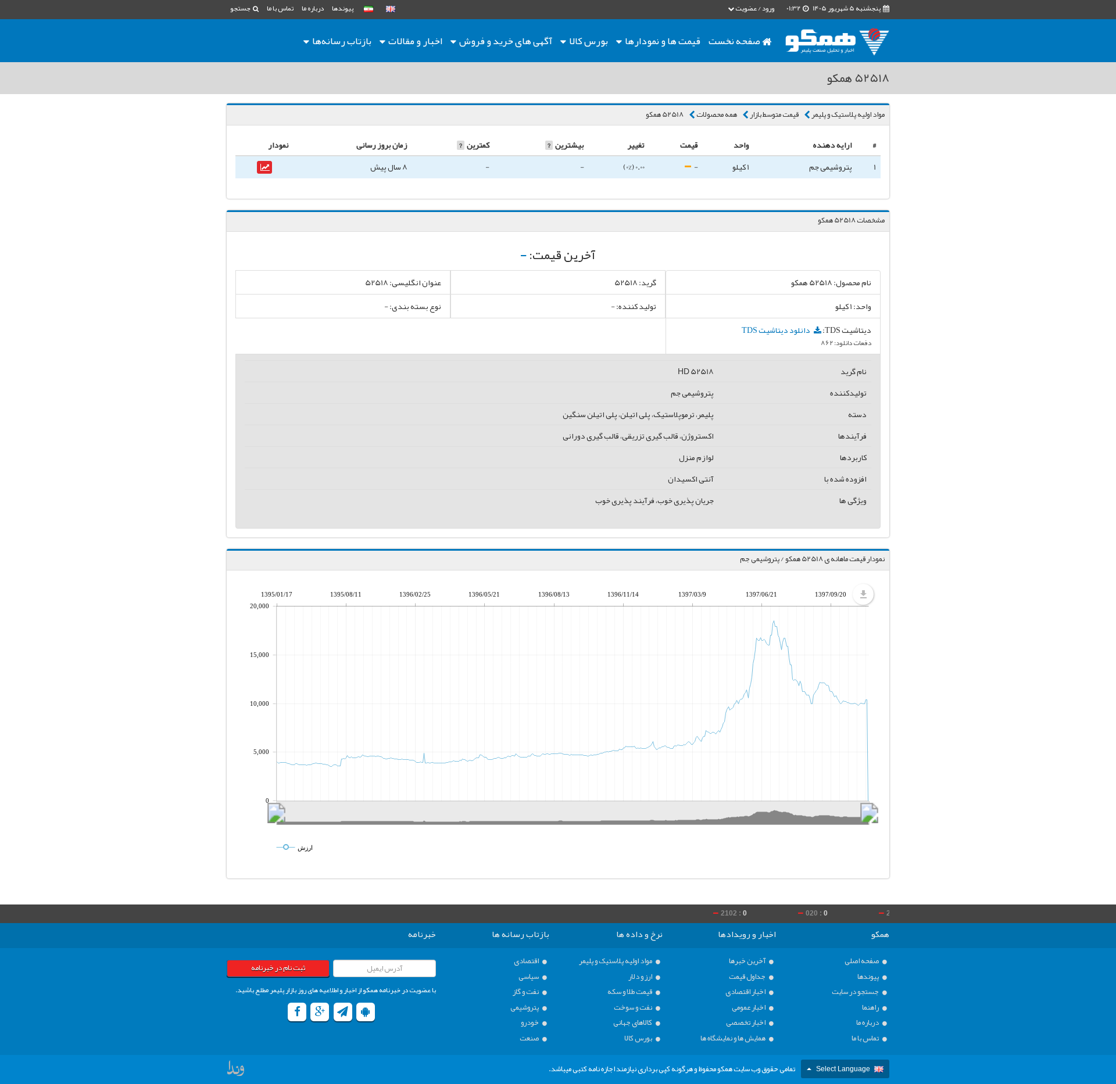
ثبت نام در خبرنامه (278, 967)
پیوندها (342, 8)
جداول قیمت (748, 977)
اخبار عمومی (749, 1007)
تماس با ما (280, 8)
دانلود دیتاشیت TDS (776, 330)
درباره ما (313, 8)
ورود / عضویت (754, 8)
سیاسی (529, 977)
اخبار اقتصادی (746, 992)
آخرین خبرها (748, 961)
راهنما (871, 1007)
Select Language (843, 1069)
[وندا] (236, 1071)
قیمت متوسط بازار (774, 114)
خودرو (530, 1022)
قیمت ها (662, 41)
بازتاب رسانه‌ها (340, 41)
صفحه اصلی (862, 961)
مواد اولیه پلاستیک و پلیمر (848, 114)
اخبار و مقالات (414, 41)
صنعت (530, 1038)
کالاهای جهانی (633, 1022)
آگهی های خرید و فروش (504, 41)
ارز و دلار (640, 977)
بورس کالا (587, 41)
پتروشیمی (525, 1007)
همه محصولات (716, 114)
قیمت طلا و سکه (630, 992)
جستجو (241, 8)
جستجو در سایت (856, 992)
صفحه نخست (735, 41)
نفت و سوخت (633, 1007)
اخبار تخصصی (746, 1022)
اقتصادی (527, 961)
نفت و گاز (526, 992)
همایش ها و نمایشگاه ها (733, 1038)
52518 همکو (665, 114)
